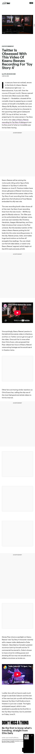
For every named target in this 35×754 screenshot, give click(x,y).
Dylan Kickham (10, 74)
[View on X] (17, 368)
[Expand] (25, 735)
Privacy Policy (11, 742)
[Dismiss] (31, 735)
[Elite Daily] (6, 3)
